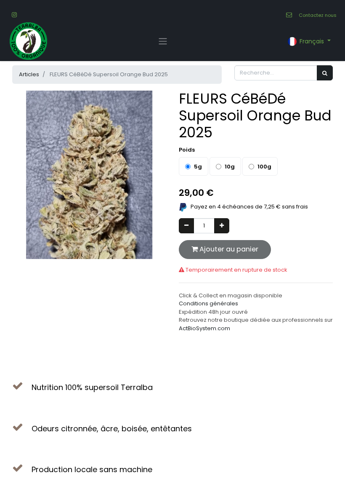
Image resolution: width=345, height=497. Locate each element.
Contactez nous (318, 15)
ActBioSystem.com (204, 328)
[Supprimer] (186, 225)
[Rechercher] (325, 72)
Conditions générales (208, 303)
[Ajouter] (221, 225)
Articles (29, 74)
